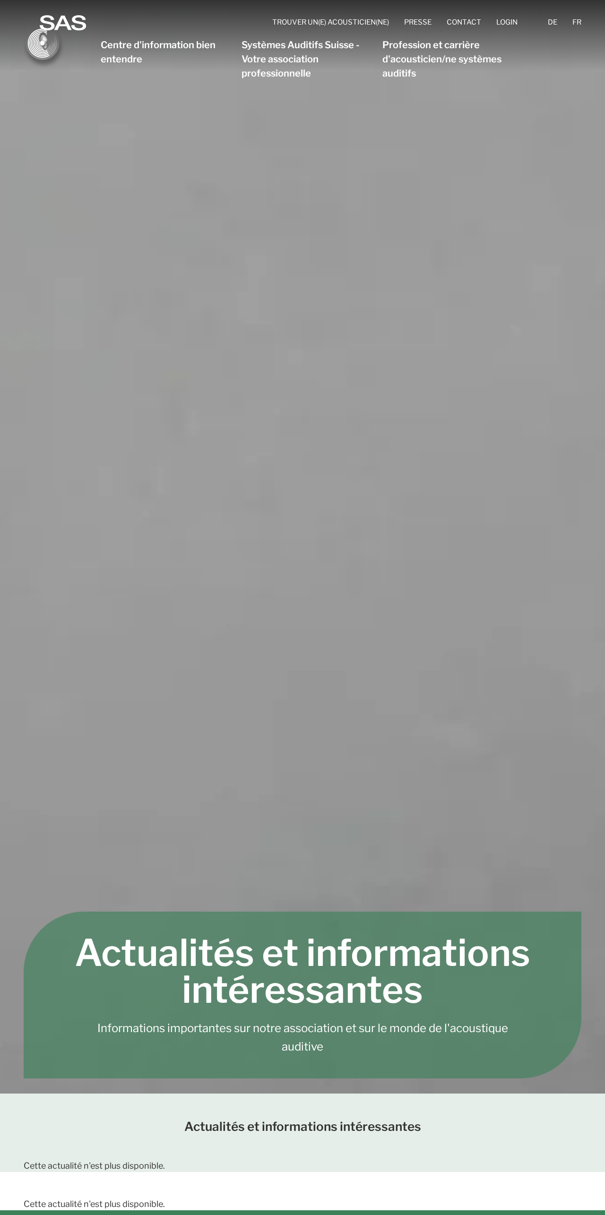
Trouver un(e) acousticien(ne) (330, 22)
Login (507, 22)
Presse (418, 22)
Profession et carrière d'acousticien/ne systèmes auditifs (441, 59)
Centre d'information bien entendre (158, 52)
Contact (464, 22)
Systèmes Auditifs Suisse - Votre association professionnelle (301, 59)
